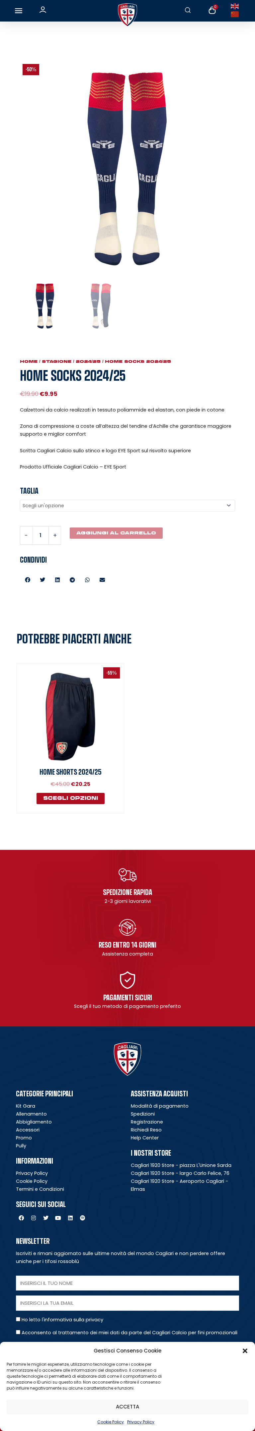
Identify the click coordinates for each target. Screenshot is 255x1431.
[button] (245, 1351)
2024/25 (88, 361)
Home (29, 361)
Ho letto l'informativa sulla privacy (62, 1319)
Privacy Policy (140, 1422)
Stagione (56, 361)
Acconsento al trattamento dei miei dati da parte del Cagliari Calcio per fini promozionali (129, 1332)
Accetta (127, 1406)
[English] (236, 6)
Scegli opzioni (70, 798)
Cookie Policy (110, 1422)
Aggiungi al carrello (116, 532)
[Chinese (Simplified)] (236, 14)
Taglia (29, 491)
